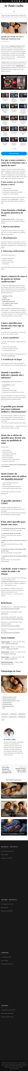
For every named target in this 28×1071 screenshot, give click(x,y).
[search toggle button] (26, 1)
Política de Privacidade (14, 1068)
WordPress (21, 1067)
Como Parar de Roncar (7, 704)
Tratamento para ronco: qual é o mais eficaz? (12, 796)
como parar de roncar (12, 716)
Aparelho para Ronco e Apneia (9, 698)
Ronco (23, 53)
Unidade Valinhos (5, 657)
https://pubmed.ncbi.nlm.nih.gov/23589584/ (10, 625)
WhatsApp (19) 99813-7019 (12, 643)
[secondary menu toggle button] (1, 1)
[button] (15, 91)
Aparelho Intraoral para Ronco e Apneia (11, 700)
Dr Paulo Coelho (14, 5)
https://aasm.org (4, 613)
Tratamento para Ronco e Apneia (9, 697)
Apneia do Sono (19, 65)
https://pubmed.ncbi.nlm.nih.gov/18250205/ (10, 632)
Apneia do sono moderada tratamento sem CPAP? (13, 833)
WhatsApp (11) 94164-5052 (12, 648)
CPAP (15, 390)
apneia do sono (4, 716)
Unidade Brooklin (5, 646)
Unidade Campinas (5, 641)
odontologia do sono (22, 716)
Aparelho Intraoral (5, 67)
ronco (3, 719)
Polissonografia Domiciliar (8, 706)
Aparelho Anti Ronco (7, 702)
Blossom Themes (8, 1067)
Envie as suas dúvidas (14, 153)
